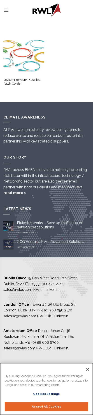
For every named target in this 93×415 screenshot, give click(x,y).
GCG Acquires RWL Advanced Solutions (50, 242)
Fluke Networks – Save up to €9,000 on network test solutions (50, 225)
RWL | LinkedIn (45, 289)
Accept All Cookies (46, 406)
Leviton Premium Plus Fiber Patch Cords (22, 81)
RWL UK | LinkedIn (52, 316)
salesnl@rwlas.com (19, 348)
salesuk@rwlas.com (19, 316)
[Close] (88, 369)
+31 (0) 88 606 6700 (42, 342)
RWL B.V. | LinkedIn (52, 348)
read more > (14, 193)
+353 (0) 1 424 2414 (48, 284)
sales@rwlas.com (17, 289)
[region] (46, 389)
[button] (6, 10)
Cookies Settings (46, 394)
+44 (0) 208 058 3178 (54, 310)
